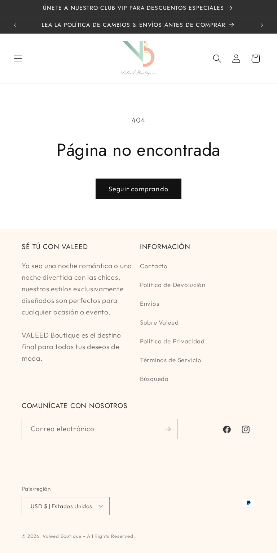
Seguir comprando (138, 189)
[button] (18, 58)
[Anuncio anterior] (15, 25)
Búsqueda (154, 378)
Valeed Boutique (62, 536)
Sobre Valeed (159, 322)
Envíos (149, 303)
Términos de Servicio (170, 360)
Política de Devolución (173, 284)
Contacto (154, 266)
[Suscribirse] (167, 429)
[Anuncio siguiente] (262, 25)
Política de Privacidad (172, 341)
